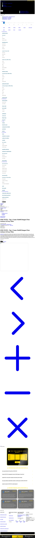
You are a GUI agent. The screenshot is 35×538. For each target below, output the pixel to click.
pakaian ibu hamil (5, 83)
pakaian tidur (4, 97)
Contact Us (26, 12)
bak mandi (4, 188)
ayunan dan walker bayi (6, 193)
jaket (2, 93)
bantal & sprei (4, 124)
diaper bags (4, 117)
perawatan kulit (4, 165)
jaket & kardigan (4, 67)
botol (3, 133)
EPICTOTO (2, 234)
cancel (1, 208)
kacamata (3, 38)
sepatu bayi (3, 52)
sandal (3, 55)
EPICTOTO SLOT (3, 517)
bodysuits (3, 48)
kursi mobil (4, 108)
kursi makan (4, 160)
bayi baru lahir (4, 102)
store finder (9, 18)
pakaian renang (5, 71)
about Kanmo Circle (12, 16)
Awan (14, 29)
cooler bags (3, 158)
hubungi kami (11, 515)
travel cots (4, 115)
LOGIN (26, 11)
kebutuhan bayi (5, 42)
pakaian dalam (4, 81)
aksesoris (3, 69)
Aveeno (9, 29)
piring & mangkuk (4, 145)
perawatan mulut (4, 171)
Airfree (14, 27)
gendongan (4, 113)
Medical (3, 182)
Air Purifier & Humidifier (5, 183)
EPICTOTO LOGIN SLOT (4, 528)
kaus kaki (3, 57)
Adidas (9, 27)
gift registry (10, 6)
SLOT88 (1, 519)
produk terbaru (5, 33)
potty (3, 186)
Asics (4, 29)
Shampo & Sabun (4, 168)
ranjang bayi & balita (6, 126)
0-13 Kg (3, 109)
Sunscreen (3, 166)
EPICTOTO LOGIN (3, 514)
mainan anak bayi (5, 197)
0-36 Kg (3, 111)
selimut (3, 122)
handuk (3, 190)
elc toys (3, 200)
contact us (9, 19)
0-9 (31, 24)
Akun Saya (2, 203)
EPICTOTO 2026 (3, 526)
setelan (3, 78)
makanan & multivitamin (6, 151)
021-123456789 (11, 520)
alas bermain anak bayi (6, 195)
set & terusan (4, 45)
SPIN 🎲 (17, 462)
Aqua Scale (30, 27)
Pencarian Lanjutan (3, 207)
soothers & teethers (5, 138)
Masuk (2, 204)
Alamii (19, 27)
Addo (4, 27)
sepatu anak (3, 54)
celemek (3, 140)
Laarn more (11, 225)
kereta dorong (4, 100)
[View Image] (0, 445)
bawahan (3, 76)
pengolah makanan (5, 149)
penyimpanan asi (4, 156)
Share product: (2, 242)
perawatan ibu (4, 175)
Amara (24, 27)
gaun (2, 64)
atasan (3, 61)
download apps (10, 3)
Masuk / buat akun (5, 213)
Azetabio (19, 29)
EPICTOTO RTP (2, 521)
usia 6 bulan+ (4, 103)
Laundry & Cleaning (5, 180)
